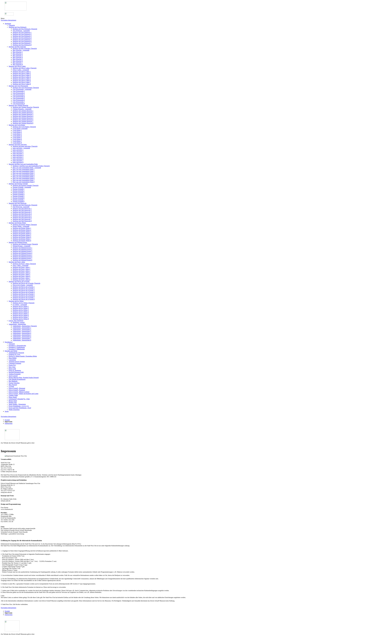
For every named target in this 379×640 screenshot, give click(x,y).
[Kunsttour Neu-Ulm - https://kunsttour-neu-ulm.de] (15, 10)
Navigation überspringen (8, 20)
